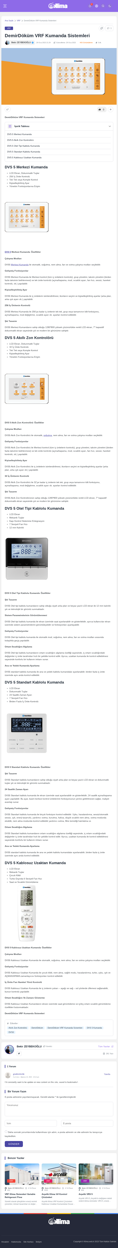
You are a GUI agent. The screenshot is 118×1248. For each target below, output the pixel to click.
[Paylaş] (7, 109)
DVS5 (11, 1032)
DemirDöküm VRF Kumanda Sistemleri (65, 1028)
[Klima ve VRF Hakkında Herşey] (57, 6)
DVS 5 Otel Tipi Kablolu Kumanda (23, 146)
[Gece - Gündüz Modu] (110, 7)
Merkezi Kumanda (20, 265)
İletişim (39, 1242)
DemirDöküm (37, 1028)
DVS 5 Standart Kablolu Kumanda (23, 152)
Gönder (14, 1144)
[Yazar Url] (7, 42)
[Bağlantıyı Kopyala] (101, 28)
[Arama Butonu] (103, 6)
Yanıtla (107, 1074)
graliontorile (18, 1074)
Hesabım (5, 1242)
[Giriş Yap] (96, 6)
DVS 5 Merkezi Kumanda (19, 134)
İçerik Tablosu (21, 126)
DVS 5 (8, 252)
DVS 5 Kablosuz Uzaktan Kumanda (24, 157)
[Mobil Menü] (5, 6)
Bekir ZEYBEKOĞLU (16, 1188)
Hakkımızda (16, 1242)
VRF (18, 21)
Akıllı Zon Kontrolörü (18, 1028)
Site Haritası (28, 1242)
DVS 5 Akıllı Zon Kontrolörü (20, 140)
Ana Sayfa (9, 21)
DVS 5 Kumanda (94, 1028)
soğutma (47, 435)
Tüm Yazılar (104, 1046)
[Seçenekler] (110, 109)
